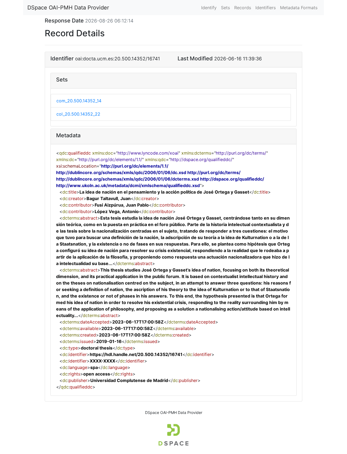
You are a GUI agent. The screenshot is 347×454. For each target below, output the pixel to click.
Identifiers (265, 7)
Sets (225, 7)
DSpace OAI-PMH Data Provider (68, 7)
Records (242, 7)
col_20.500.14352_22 (78, 114)
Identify (209, 7)
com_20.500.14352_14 (78, 100)
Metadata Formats (298, 7)
